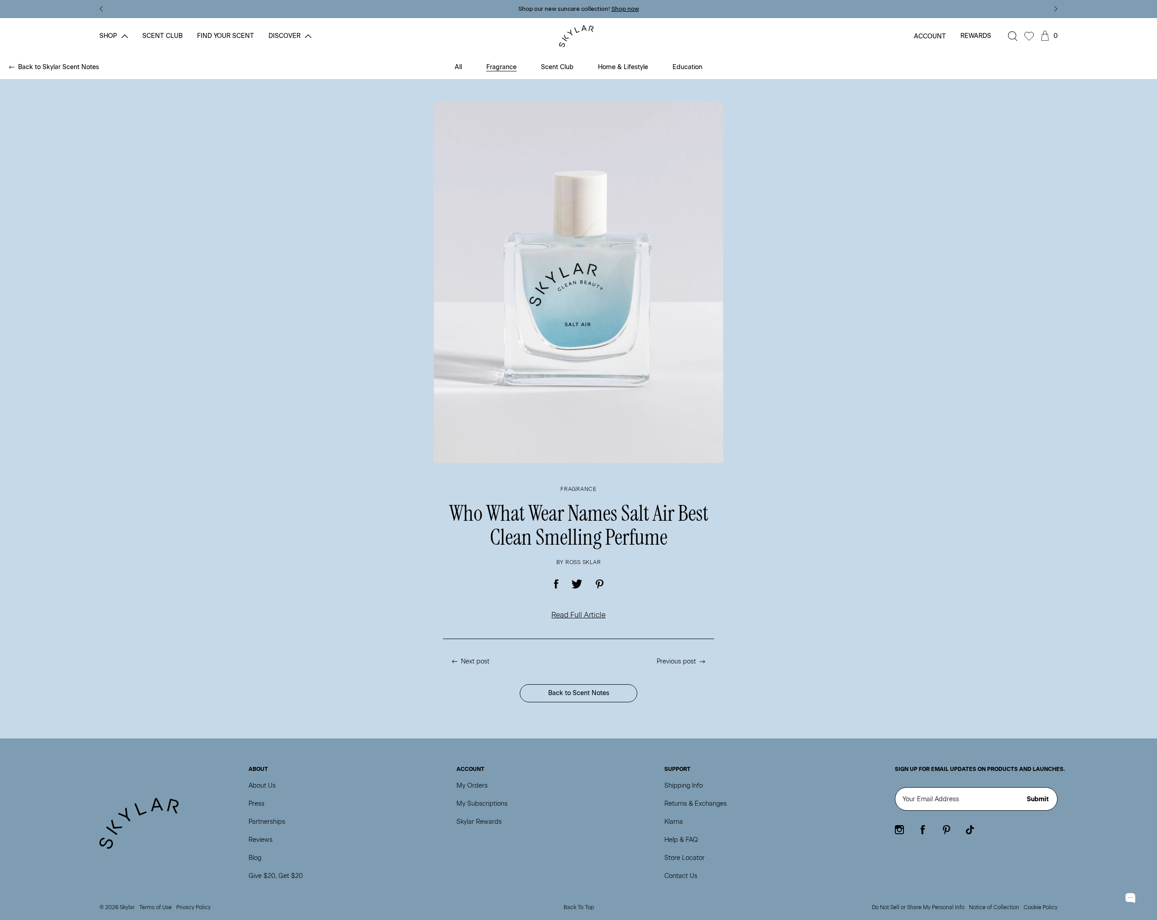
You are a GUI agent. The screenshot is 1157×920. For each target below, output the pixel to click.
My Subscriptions (482, 804)
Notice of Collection (994, 907)
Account (930, 36)
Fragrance (501, 67)
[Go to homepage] (578, 36)
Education (687, 67)
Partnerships (267, 822)
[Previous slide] (101, 9)
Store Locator (684, 858)
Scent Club (557, 67)
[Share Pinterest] (599, 583)
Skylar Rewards (479, 822)
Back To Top (579, 907)
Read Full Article (578, 615)
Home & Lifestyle (623, 67)
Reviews (261, 840)
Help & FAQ (681, 840)
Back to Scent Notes (578, 693)
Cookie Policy (1041, 907)
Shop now (625, 8)
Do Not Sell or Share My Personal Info (918, 907)
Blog (255, 858)
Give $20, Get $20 (276, 876)
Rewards (975, 36)
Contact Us (680, 876)
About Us (262, 785)
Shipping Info (683, 785)
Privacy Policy (193, 907)
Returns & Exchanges (695, 804)
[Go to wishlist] (1029, 36)
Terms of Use (155, 907)
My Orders (472, 785)
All (458, 67)
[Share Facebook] (557, 583)
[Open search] (1013, 36)
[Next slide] (1056, 9)
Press (256, 804)
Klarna (673, 822)
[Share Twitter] (577, 583)
